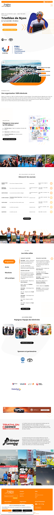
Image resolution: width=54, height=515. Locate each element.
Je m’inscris (27, 218)
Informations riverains (39, 495)
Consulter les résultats (9, 29)
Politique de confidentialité (13, 512)
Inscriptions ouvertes (9, 139)
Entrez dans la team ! (27, 342)
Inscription (38, 507)
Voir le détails (25, 308)
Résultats (8, 272)
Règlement (22, 496)
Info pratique (9, 278)
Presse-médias (7, 503)
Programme (9, 261)
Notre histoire (22, 503)
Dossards (21, 495)
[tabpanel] (35, 283)
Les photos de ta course (9, 24)
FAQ (36, 497)
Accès (7, 267)
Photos (36, 496)
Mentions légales (22, 512)
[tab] (9, 262)
